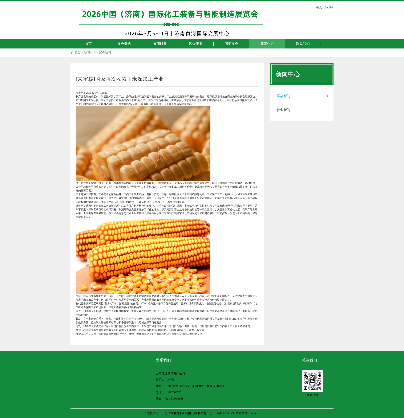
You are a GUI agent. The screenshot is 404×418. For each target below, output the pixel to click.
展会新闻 (105, 52)
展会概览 (124, 44)
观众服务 (195, 44)
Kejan (253, 413)
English (329, 7)
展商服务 (160, 44)
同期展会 (231, 44)
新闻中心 (267, 44)
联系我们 (303, 44)
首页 (88, 44)
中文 (319, 7)
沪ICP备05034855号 (222, 413)
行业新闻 (283, 110)
